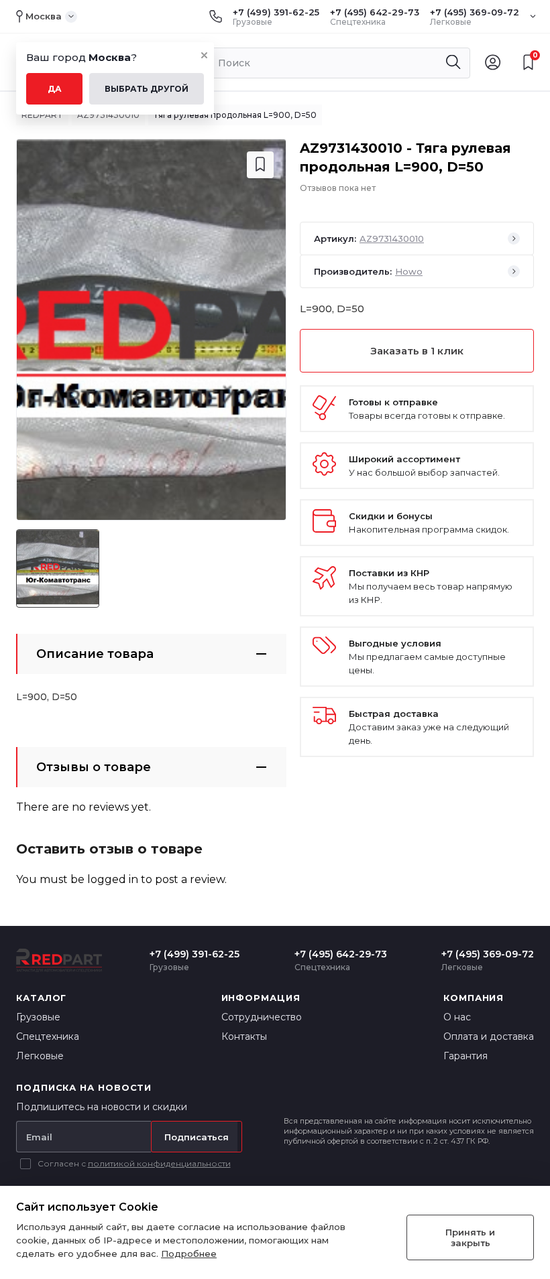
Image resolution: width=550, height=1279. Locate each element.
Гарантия (465, 1056)
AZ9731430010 (108, 115)
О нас (457, 1017)
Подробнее (189, 1253)
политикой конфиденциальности (159, 1163)
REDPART (42, 115)
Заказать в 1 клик (416, 350)
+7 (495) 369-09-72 (474, 12)
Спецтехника (47, 1036)
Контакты (244, 1036)
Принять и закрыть (470, 1237)
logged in (112, 879)
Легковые (40, 1056)
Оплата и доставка (488, 1036)
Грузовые (38, 1017)
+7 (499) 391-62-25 (276, 12)
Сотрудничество (261, 1017)
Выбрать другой (146, 89)
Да (55, 89)
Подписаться (196, 1137)
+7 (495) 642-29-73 (374, 12)
